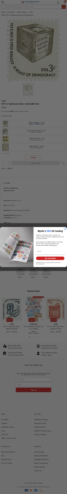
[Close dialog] (65, 229)
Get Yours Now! (50, 258)
